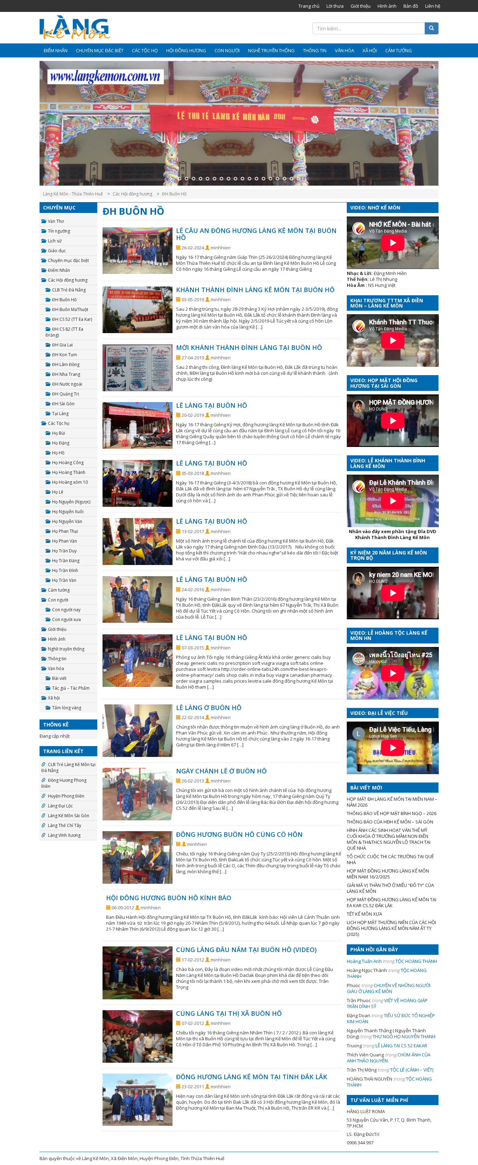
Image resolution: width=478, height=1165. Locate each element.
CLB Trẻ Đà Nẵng (69, 290)
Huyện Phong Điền (66, 796)
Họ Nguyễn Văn (67, 521)
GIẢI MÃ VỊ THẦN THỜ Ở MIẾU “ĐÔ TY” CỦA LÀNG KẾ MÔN (390, 888)
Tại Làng (60, 413)
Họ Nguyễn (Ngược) (71, 502)
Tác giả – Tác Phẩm (71, 688)
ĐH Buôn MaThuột (70, 309)
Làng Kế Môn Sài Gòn (68, 816)
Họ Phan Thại (65, 531)
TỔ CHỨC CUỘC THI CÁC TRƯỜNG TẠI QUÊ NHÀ (390, 859)
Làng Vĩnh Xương (64, 835)
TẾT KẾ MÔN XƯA (364, 914)
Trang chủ (308, 6)
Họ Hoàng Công (68, 463)
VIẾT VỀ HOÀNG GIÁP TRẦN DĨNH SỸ (387, 1003)
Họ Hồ (58, 453)
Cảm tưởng (398, 50)
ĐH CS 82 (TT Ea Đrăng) (64, 332)
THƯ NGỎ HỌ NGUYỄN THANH (404, 1036)
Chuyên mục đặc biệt (100, 50)
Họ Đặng (60, 443)
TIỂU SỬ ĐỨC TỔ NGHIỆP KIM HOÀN (391, 1018)
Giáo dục (57, 251)
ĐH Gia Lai (62, 345)
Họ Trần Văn (64, 580)
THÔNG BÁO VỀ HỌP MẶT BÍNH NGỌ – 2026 (391, 813)
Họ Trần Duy (64, 551)
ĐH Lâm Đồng (65, 364)
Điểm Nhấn (56, 50)
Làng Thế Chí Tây (64, 825)
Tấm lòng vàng (66, 708)
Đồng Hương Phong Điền (63, 783)
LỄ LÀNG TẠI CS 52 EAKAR (401, 1045)
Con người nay (66, 610)
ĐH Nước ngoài (67, 384)
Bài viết (59, 678)
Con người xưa (66, 619)
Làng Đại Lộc (60, 806)
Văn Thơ (56, 221)
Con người (227, 50)
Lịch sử (55, 241)
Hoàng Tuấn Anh (364, 961)
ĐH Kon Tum (64, 355)
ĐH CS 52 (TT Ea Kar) (72, 319)
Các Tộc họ (145, 50)
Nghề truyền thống (271, 50)
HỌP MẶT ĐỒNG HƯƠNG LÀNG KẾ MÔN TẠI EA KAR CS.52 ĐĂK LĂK (391, 902)
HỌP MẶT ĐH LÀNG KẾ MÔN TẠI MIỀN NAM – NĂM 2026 (392, 802)
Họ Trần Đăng (65, 561)
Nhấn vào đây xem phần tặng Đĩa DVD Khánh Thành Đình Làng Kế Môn (392, 534)
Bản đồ (410, 6)
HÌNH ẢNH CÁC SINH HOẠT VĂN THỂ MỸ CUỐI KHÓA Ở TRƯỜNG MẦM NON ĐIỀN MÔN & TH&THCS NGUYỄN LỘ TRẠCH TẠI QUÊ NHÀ (388, 839)
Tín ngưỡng (59, 231)
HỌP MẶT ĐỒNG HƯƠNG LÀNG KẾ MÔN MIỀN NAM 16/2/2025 (388, 874)
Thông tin (314, 50)
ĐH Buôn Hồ (64, 300)
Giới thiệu (361, 6)
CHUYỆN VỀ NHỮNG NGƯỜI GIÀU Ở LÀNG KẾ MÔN (388, 988)
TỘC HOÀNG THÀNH (416, 961)
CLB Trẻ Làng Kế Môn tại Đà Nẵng (68, 767)
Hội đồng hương (186, 50)
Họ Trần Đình (65, 570)
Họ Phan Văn (64, 541)
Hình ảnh (387, 6)
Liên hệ (432, 6)
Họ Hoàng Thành (68, 472)
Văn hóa (344, 50)
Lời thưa (335, 6)
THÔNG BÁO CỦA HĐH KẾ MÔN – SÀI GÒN (390, 822)
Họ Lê (57, 492)
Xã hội (370, 50)
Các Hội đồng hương (67, 280)
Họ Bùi (58, 433)
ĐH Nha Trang (66, 374)
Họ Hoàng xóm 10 (70, 482)
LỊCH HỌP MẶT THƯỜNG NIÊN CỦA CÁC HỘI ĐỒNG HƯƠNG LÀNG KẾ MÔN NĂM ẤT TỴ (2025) (391, 928)
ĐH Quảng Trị (65, 394)
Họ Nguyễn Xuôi (68, 512)
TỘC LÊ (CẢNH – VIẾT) (411, 1070)
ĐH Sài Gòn (63, 404)
